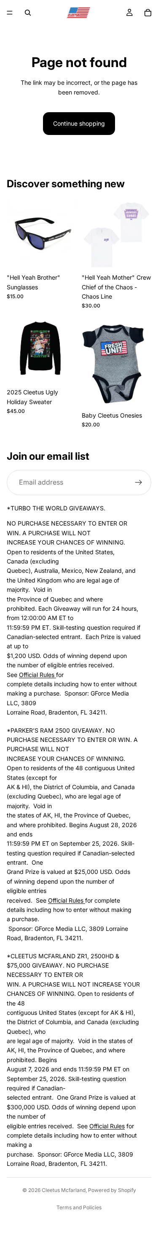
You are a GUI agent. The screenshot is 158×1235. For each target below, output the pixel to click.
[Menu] (9, 12)
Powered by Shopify (112, 1190)
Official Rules (37, 674)
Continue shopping (79, 123)
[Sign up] (138, 482)
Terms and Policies (79, 1207)
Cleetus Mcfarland (64, 1190)
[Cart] (148, 12)
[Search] (28, 12)
